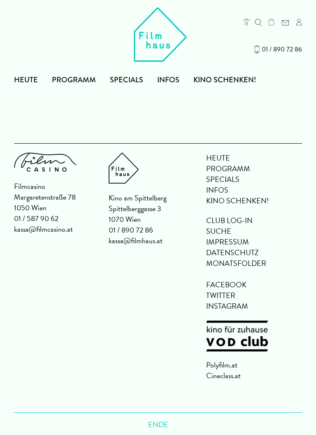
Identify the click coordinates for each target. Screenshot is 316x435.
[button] (246, 22)
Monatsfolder (236, 263)
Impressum (227, 241)
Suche (218, 231)
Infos (168, 79)
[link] (271, 22)
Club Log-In (229, 220)
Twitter (220, 295)
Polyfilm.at (221, 364)
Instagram (227, 306)
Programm (74, 79)
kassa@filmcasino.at (43, 229)
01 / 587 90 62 (36, 218)
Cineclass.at (223, 375)
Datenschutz (232, 252)
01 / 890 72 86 (282, 49)
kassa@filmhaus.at (136, 240)
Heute (26, 79)
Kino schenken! (224, 79)
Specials (126, 79)
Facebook (226, 284)
